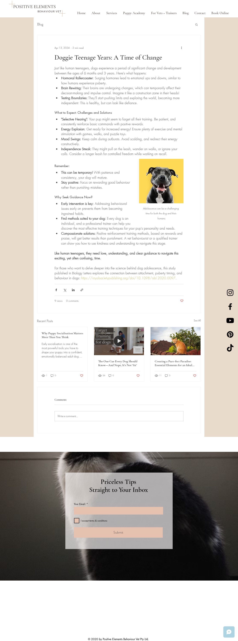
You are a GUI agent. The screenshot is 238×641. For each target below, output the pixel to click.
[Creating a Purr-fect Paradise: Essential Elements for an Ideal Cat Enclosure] (176, 341)
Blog (40, 24)
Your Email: (80, 504)
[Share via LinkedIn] (73, 290)
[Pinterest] (230, 334)
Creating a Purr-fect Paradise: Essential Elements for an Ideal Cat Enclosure (173, 363)
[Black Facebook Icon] (230, 306)
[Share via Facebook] (56, 290)
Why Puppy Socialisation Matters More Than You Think (62, 335)
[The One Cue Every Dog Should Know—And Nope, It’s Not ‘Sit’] (119, 341)
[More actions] (181, 48)
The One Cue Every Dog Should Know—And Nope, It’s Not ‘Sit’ (117, 363)
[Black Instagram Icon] (230, 292)
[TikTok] (230, 348)
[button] (196, 24)
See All (197, 320)
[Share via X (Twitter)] (64, 290)
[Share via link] (81, 290)
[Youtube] (230, 320)
